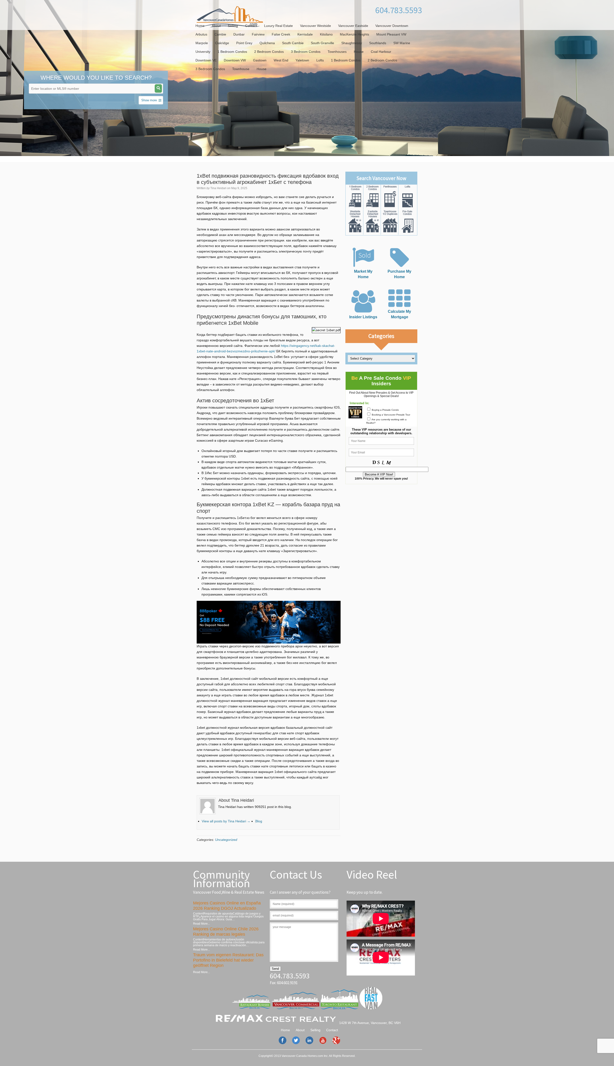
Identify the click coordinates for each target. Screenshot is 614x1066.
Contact (251, 26)
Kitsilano (326, 34)
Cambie (220, 34)
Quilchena (267, 43)
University (202, 52)
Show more (149, 100)
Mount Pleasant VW (391, 34)
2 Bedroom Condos (269, 52)
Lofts (320, 60)
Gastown (259, 60)
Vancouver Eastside (353, 26)
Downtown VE (206, 60)
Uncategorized (226, 840)
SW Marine (401, 43)
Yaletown (302, 60)
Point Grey (244, 43)
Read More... (201, 923)
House (359, 52)
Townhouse (240, 69)
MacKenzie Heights (354, 34)
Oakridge (222, 43)
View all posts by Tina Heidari (226, 821)
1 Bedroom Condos (232, 52)
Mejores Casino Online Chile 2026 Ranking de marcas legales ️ (226, 932)
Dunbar (239, 34)
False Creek (281, 34)
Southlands (377, 43)
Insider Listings (363, 317)
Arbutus (201, 34)
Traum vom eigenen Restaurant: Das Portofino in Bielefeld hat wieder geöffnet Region (228, 960)
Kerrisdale (305, 34)
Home (200, 26)
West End (281, 60)
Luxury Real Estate (278, 26)
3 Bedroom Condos (305, 52)
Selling (233, 26)
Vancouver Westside (315, 26)
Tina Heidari (218, 188)
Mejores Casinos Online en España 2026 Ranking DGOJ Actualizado (227, 906)
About (216, 26)
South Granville (322, 43)
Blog (258, 821)
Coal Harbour (381, 52)
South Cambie (293, 43)
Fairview (258, 34)
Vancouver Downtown (391, 26)
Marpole (201, 43)
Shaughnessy (351, 43)
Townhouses (337, 52)
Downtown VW (235, 60)
